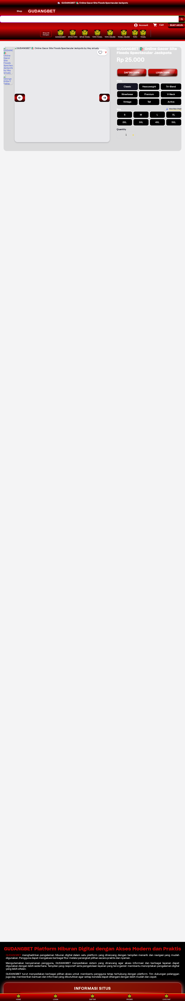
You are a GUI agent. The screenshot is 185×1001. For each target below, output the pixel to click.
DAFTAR (92, 999)
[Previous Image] (20, 98)
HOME (18, 999)
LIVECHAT (167, 999)
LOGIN (55, 999)
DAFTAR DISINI (131, 72)
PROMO (129, 999)
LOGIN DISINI (163, 72)
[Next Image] (104, 98)
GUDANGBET (14, 955)
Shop (19, 11)
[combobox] (89, 19)
